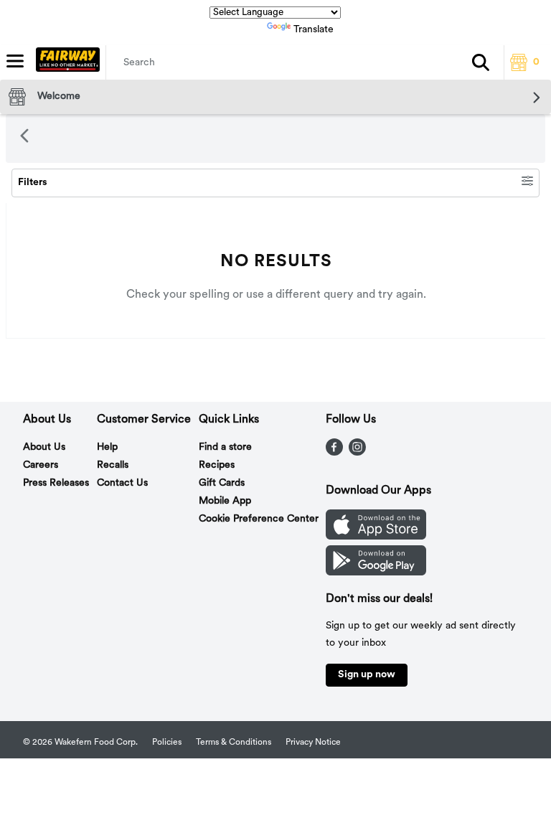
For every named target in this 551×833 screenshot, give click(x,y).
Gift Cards (222, 483)
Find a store (225, 447)
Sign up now (366, 674)
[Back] (24, 138)
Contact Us (122, 483)
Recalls (112, 465)
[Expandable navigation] (15, 61)
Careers (40, 465)
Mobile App (225, 501)
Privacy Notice (313, 742)
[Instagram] (357, 452)
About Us (44, 447)
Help (107, 447)
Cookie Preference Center (259, 519)
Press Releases (56, 483)
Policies (167, 742)
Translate (313, 29)
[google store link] (376, 572)
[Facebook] (334, 452)
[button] (481, 62)
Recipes (217, 465)
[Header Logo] (64, 62)
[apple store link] (376, 536)
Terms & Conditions (233, 742)
